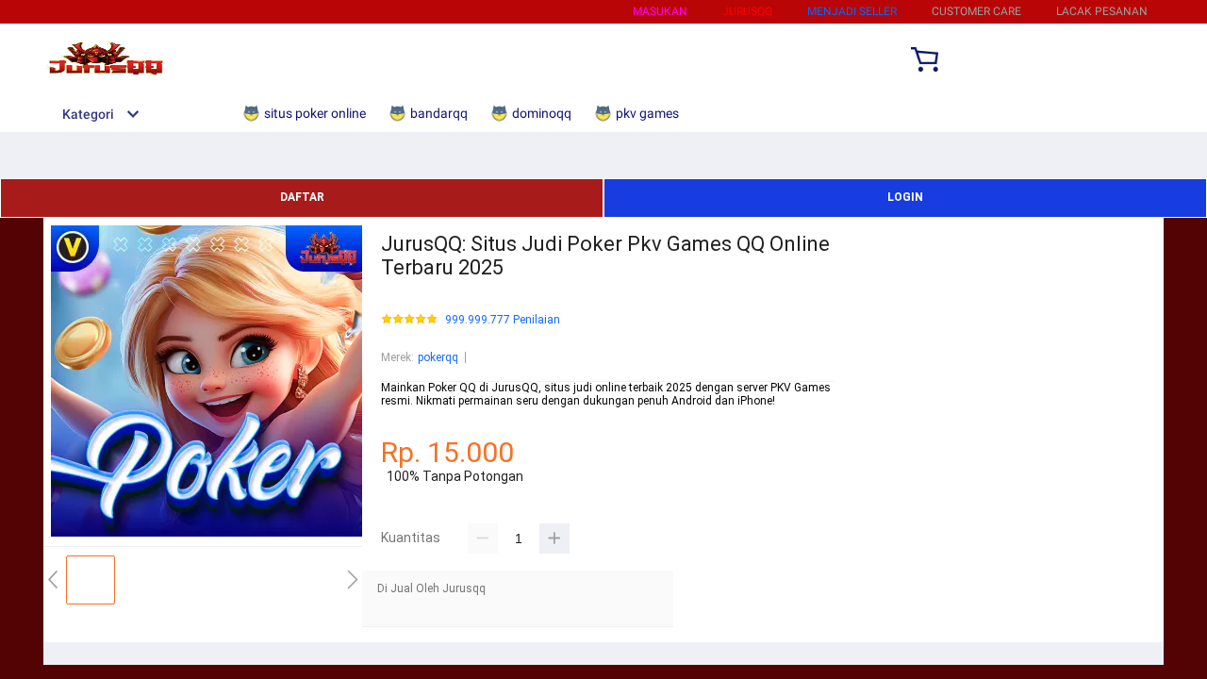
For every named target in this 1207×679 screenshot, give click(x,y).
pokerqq (438, 357)
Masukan (660, 11)
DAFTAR (302, 197)
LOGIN (905, 197)
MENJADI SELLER (852, 11)
